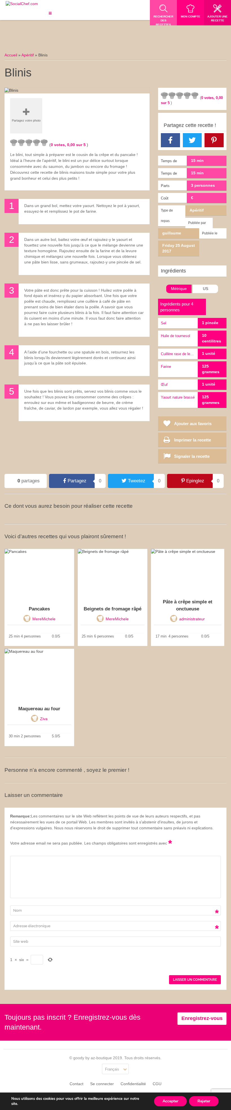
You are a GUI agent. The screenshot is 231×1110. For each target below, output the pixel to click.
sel (163, 323)
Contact (76, 1084)
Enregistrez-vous (202, 1018)
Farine (166, 366)
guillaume (171, 233)
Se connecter (102, 1084)
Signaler (134, 95)
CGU (157, 1084)
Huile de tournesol (175, 336)
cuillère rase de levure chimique (187, 354)
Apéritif (27, 55)
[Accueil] (22, 4)
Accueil (11, 55)
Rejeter (203, 1101)
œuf (164, 385)
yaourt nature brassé (178, 397)
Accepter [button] (170, 1101)
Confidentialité (133, 1084)
